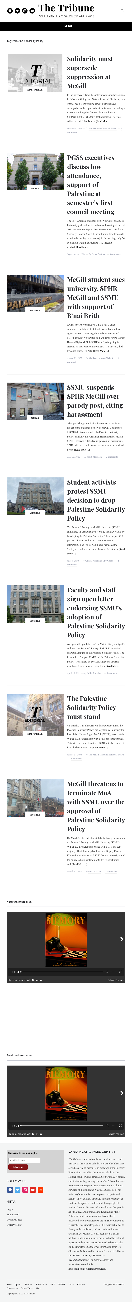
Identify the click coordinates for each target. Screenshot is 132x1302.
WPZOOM (120, 1284)
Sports (71, 1284)
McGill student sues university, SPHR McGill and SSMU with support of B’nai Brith (96, 297)
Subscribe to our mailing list (22, 1152)
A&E (52, 1284)
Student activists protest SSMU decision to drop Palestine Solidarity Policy (96, 500)
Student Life (41, 1284)
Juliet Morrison (94, 456)
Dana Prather (98, 254)
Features (29, 1284)
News (35, 188)
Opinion (18, 1284)
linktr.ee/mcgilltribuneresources (89, 1268)
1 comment (76, 758)
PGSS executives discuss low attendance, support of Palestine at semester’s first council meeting (91, 184)
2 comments (112, 456)
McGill (35, 310)
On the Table (27, 1288)
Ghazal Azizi (94, 871)
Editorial (35, 89)
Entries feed (13, 1214)
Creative (81, 1284)
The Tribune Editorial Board (103, 128)
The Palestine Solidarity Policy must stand (91, 707)
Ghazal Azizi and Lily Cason (99, 560)
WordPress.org (14, 1224)
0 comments (115, 254)
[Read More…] (104, 121)
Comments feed (14, 1219)
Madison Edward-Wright (101, 358)
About (38, 1288)
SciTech (61, 1284)
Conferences (12, 1288)
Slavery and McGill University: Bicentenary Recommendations (96, 1255)
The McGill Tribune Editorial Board (106, 754)
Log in (10, 1209)
